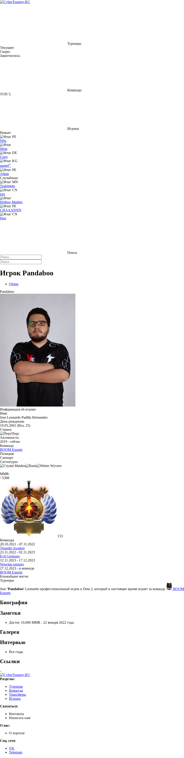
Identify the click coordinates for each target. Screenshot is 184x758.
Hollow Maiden (11, 202)
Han (3, 218)
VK (11, 748)
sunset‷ (5, 165)
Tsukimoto (7, 186)
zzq (2, 194)
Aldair (4, 174)
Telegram (15, 752)
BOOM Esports (11, 450)
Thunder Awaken (12, 548)
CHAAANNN (10, 210)
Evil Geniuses (10, 556)
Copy (4, 157)
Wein (3, 149)
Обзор (13, 284)
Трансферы (17, 694)
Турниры (16, 686)
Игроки (15, 698)
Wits (3, 141)
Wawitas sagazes (12, 564)
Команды (16, 690)
